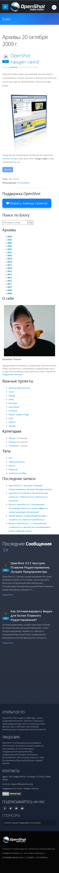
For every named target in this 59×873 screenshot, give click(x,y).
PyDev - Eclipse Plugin (19, 414)
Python (12, 422)
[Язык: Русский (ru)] (54, 7)
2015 (9, 271)
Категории (11, 431)
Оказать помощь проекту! (28, 203)
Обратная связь (17, 461)
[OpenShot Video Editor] (27, 6)
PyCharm (13, 410)
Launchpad (14, 406)
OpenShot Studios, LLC (12, 853)
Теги (6, 451)
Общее (12, 438)
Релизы (12, 442)
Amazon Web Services (19, 388)
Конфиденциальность (13, 857)
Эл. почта (18, 788)
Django (12, 395)
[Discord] (16, 808)
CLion (11, 391)
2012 (9, 280)
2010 (9, 287)
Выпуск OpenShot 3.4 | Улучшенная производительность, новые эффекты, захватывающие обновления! (28, 508)
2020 (9, 255)
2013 (9, 277)
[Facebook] (4, 808)
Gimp (11, 399)
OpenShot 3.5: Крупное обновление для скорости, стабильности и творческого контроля (28, 497)
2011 (9, 283)
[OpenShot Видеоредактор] (14, 839)
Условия (30, 857)
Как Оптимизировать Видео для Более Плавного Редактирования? (31, 615)
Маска (12, 465)
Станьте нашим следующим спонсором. (22, 822)
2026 (9, 236)
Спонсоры (11, 815)
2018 (9, 261)
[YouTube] (22, 808)
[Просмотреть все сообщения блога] (6, 550)
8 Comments (24, 182)
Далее (7, 169)
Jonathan (13, 67)
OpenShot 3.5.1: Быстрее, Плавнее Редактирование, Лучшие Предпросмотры (30, 567)
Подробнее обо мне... (13, 374)
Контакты (11, 771)
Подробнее (7, 594)
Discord (35, 788)
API (10, 458)
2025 (9, 239)
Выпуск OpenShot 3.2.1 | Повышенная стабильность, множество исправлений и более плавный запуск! (29, 527)
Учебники (14, 445)
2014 (9, 274)
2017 (9, 264)
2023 (9, 246)
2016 (9, 268)
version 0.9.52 (9, 158)
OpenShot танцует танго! (24, 58)
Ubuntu (12, 425)
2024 (9, 242)
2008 (9, 293)
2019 (9, 258)
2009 (9, 290)
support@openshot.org (22, 784)
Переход (13, 469)
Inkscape (13, 403)
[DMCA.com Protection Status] (11, 793)
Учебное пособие (17, 473)
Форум (26, 788)
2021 (9, 252)
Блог (6, 19)
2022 (9, 249)
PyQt (11, 418)
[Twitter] (10, 808)
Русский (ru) (42, 857)
